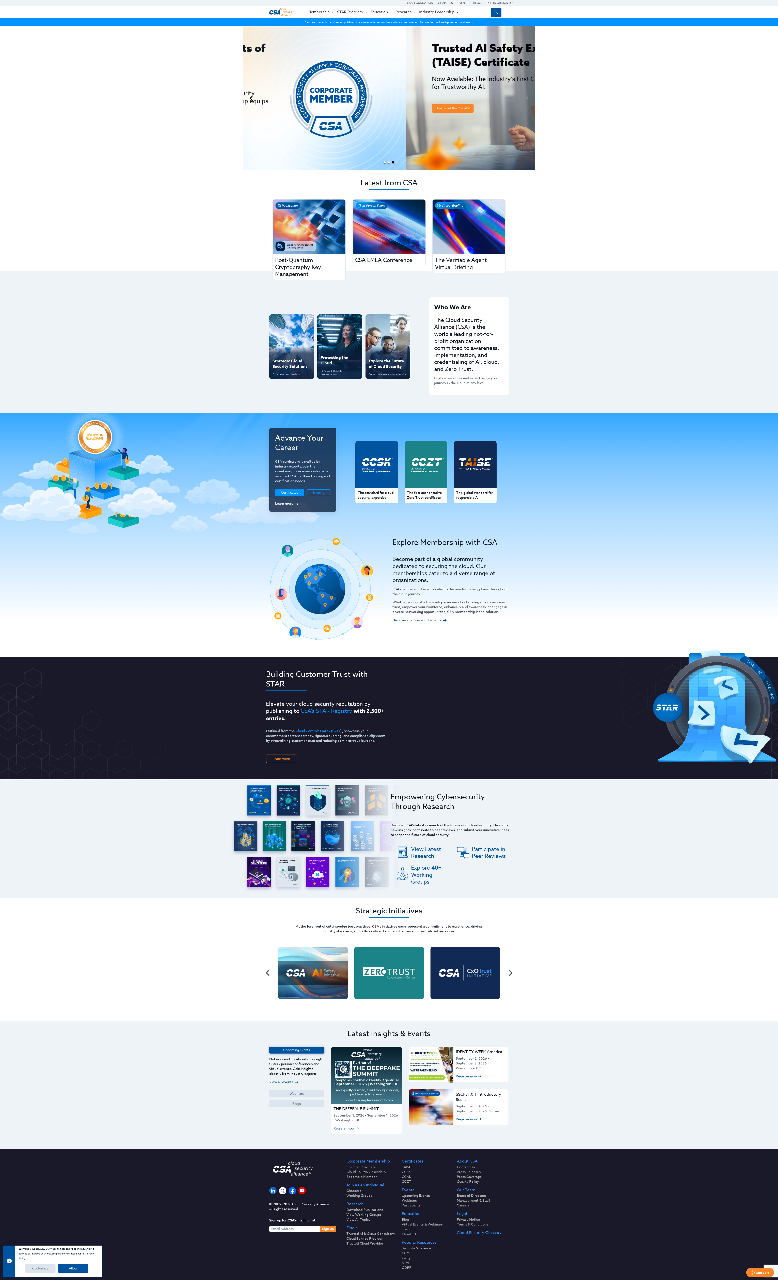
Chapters (445, 3)
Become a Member (361, 1176)
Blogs (296, 1103)
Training (318, 492)
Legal (462, 1213)
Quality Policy (468, 1181)
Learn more (284, 503)
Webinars (297, 1093)
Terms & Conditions (472, 1224)
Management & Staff (473, 1200)
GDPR (406, 1267)
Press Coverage (469, 1176)
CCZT (406, 1181)
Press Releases (469, 1172)
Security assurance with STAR (291, 322)
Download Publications (364, 1209)
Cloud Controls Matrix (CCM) (318, 730)
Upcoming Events (416, 1195)
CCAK (406, 1176)
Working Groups (359, 1195)
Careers (463, 1205)
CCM (406, 1253)
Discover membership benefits (416, 620)
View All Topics (358, 1219)
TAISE (406, 1167)
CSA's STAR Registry (326, 710)
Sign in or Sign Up (499, 3)
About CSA (467, 1161)
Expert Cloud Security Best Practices (337, 348)
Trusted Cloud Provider (364, 1243)
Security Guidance (416, 1248)
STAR (406, 1263)
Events (463, 3)
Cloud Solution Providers (366, 1172)
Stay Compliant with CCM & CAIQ (336, 322)
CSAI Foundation (420, 3)
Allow (73, 1268)
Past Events (411, 1205)
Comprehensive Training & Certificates (387, 322)
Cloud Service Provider (364, 1238)
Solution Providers (360, 1167)
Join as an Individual (365, 1185)
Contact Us (466, 1167)
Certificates (412, 1161)
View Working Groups (363, 1214)
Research (355, 1204)
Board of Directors (471, 1195)
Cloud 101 (410, 1234)
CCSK (406, 1172)
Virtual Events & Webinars (422, 1224)
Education (411, 1213)
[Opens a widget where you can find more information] (760, 1273)
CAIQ (406, 1258)
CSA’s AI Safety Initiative (284, 335)
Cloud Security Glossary (479, 1232)
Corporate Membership (368, 1161)
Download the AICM (308, 138)
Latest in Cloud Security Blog (387, 348)
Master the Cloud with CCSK (337, 335)
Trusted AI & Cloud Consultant (370, 1233)
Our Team (466, 1190)
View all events (281, 1082)
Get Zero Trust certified (283, 348)
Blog (477, 3)
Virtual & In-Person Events (383, 335)
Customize (40, 1268)
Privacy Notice (468, 1219)
